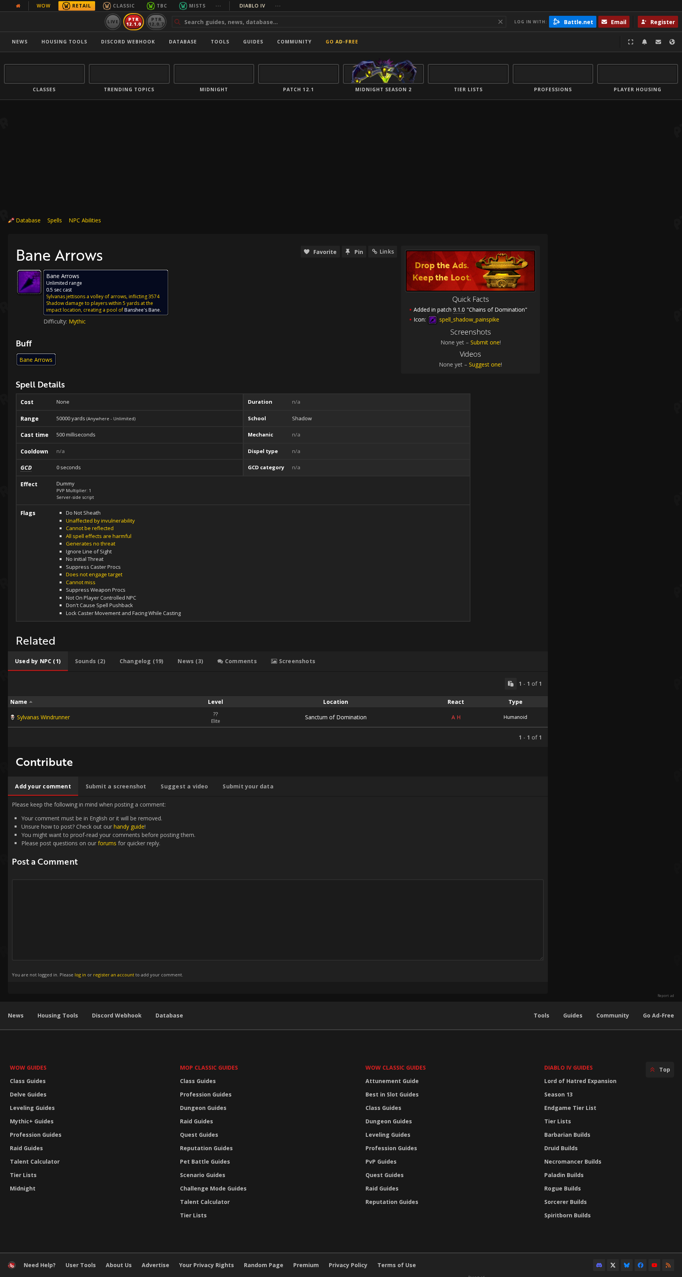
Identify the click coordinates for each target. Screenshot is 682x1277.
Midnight (23, 1188)
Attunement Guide (392, 1081)
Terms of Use (396, 1265)
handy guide (129, 826)
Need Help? (40, 1265)
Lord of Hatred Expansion (580, 1081)
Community (294, 41)
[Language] (672, 42)
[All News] (18, 6)
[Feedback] (658, 42)
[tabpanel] (278, 709)
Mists (197, 5)
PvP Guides (381, 1161)
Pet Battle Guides (205, 1161)
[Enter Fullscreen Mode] (631, 42)
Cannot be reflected (90, 528)
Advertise (155, 1265)
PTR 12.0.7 (156, 21)
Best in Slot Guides (392, 1094)
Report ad (666, 996)
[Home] (52, 22)
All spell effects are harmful (98, 536)
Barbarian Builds (567, 1134)
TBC (162, 5)
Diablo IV (260, 5)
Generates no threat (90, 543)
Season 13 (558, 1094)
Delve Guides (28, 1094)
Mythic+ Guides (32, 1121)
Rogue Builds (562, 1188)
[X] (613, 1265)
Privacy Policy (348, 1265)
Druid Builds (561, 1148)
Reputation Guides (206, 1148)
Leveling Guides (32, 1107)
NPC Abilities (85, 220)
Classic (124, 5)
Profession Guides (36, 1134)
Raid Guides (26, 1148)
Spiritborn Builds (567, 1215)
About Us (119, 1265)
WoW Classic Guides (395, 1067)
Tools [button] (220, 41)
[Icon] (29, 282)
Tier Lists (23, 1175)
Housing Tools (57, 1015)
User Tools (81, 1265)
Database (183, 41)
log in (80, 975)
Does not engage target (94, 574)
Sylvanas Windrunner (43, 717)
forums (107, 843)
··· (218, 5)
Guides (253, 41)
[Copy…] (511, 684)
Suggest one (485, 364)
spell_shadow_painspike (468, 319)
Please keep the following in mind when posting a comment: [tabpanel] (103, 889)
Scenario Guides (202, 1175)
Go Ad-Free (342, 41)
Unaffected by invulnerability (100, 520)
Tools (541, 1015)
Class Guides (28, 1081)
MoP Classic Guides (209, 1067)
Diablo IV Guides (568, 1067)
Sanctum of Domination (336, 717)
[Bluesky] (627, 1265)
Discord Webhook (128, 41)
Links (387, 251)
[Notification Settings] (644, 42)
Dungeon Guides (203, 1107)
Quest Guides (199, 1134)
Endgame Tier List (570, 1107)
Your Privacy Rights (206, 1265)
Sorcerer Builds (565, 1202)
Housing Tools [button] (64, 41)
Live (113, 21)
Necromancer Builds (572, 1161)
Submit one (485, 342)
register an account (113, 975)
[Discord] (599, 1265)
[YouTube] (654, 1265)
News (20, 41)
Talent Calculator (35, 1161)
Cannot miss (81, 582)
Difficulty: (56, 321)
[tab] (38, 661)
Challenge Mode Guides (213, 1188)
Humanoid (515, 717)
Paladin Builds (564, 1175)
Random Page (263, 1265)
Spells (54, 220)
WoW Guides (28, 1067)
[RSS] (668, 1265)
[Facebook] (640, 1265)
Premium (306, 1265)
